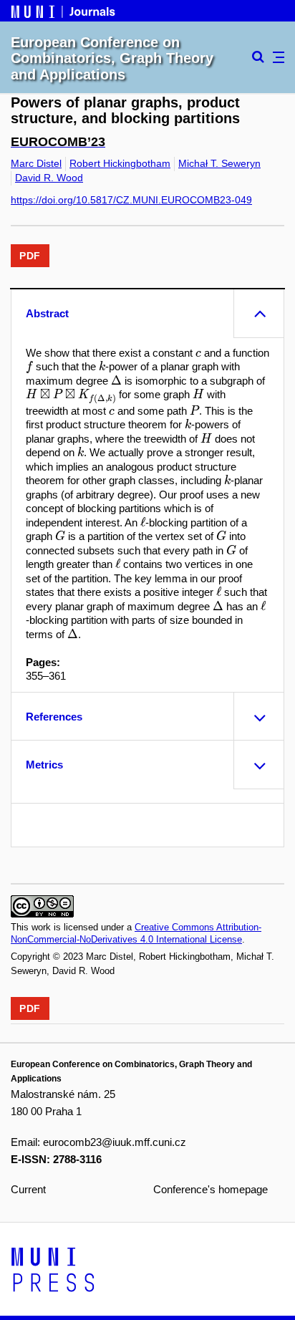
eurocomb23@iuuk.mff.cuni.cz (114, 1142)
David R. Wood (49, 177)
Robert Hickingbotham (119, 163)
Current (28, 1189)
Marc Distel (36, 163)
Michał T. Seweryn (219, 163)
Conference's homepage (210, 1189)
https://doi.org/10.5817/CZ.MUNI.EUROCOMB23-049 (131, 200)
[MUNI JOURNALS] (64, 10)
